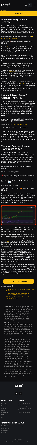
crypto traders (10, 72)
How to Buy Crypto (24, 403)
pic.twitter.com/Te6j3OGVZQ (10, 38)
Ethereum (4, 406)
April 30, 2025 (27, 127)
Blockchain (4, 412)
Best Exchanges (23, 406)
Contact (20, 426)
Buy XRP (3, 433)
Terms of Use (10, 442)
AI (2, 417)
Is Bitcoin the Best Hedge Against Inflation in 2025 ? (20, 290)
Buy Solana (4, 430)
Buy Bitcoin (4, 426)
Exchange (4, 410)
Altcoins (3, 408)
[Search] (26, 5)
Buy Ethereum (5, 428)
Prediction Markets (24, 412)
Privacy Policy (21, 442)
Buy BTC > (4, 10)
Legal (29, 442)
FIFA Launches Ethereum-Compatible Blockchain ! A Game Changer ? (18, 294)
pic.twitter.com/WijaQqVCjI (18, 124)
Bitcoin (9, 47)
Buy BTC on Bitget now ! (18, 281)
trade (22, 83)
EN (30, 5)
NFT (2, 415)
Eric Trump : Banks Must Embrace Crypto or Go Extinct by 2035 (20, 298)
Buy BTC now (18, 13)
